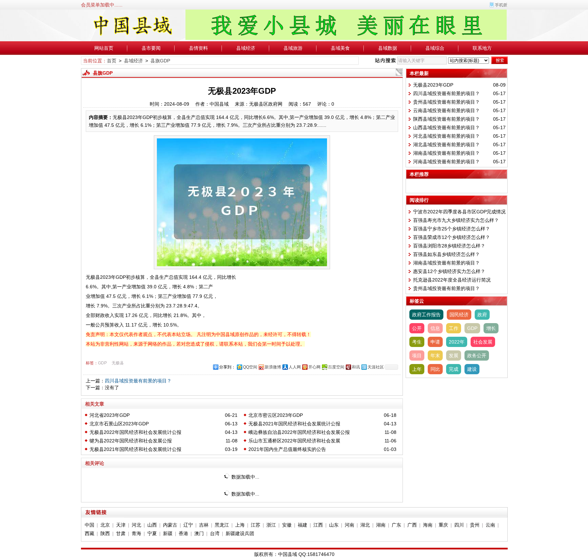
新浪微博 (273, 367)
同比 (435, 369)
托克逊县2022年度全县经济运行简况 (452, 280)
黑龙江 (222, 525)
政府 (482, 314)
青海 (136, 533)
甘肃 (121, 533)
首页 (111, 60)
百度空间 (336, 367)
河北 (136, 525)
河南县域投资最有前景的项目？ (446, 161)
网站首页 (103, 48)
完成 (453, 369)
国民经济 (459, 314)
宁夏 (152, 533)
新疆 (168, 533)
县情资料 (198, 48)
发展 (453, 355)
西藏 (89, 533)
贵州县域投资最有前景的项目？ (446, 102)
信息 (435, 328)
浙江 (271, 525)
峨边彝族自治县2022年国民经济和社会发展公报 (299, 432)
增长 (491, 328)
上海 (240, 525)
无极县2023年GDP (433, 85)
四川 (459, 525)
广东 (396, 525)
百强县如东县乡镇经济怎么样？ (446, 254)
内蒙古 (170, 525)
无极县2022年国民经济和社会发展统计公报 (135, 432)
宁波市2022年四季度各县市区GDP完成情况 (459, 211)
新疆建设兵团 (240, 533)
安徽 (287, 525)
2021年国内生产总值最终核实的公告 (287, 449)
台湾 (214, 533)
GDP (102, 363)
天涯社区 (376, 367)
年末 (435, 355)
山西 (152, 525)
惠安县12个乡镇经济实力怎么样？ (449, 271)
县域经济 (245, 48)
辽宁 (188, 525)
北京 (105, 525)
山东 (334, 525)
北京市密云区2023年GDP (275, 415)
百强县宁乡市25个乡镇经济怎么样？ (451, 228)
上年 (417, 369)
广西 (412, 525)
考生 (417, 342)
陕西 (105, 533)
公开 (417, 328)
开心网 (314, 367)
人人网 (295, 367)
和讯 (356, 367)
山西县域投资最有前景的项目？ (446, 127)
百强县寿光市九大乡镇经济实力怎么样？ (456, 220)
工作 (453, 328)
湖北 (365, 525)
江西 (318, 525)
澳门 (199, 533)
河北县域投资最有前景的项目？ (446, 136)
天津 (121, 525)
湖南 (381, 525)
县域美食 (340, 48)
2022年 (456, 342)
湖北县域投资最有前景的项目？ (446, 144)
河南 (349, 525)
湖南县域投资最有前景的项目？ (446, 153)
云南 (490, 525)
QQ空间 (250, 367)
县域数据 (387, 48)
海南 (427, 525)
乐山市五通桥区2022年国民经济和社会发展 (294, 440)
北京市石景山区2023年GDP (119, 423)
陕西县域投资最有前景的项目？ (446, 119)
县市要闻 (151, 48)
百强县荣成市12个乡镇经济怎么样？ (451, 237)
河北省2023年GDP (109, 415)
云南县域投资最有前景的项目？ (446, 110)
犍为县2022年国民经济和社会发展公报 (130, 440)
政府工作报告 (426, 314)
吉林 (204, 525)
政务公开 (476, 355)
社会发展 (482, 342)
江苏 (255, 525)
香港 (183, 533)
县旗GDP (160, 60)
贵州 (474, 525)
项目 (417, 355)
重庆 (443, 525)
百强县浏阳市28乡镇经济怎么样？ (449, 245)
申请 (435, 342)
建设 (472, 369)
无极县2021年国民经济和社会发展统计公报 (294, 423)
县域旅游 (293, 48)
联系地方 (482, 48)
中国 (89, 525)
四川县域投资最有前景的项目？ (138, 380)
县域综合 (434, 48)
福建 (302, 525)
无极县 (118, 363)
